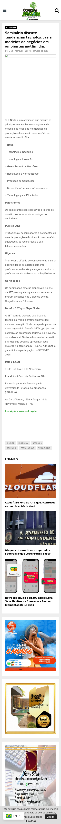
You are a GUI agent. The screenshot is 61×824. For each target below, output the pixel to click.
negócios (37, 443)
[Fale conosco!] (30, 733)
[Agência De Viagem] (30, 670)
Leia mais (31, 821)
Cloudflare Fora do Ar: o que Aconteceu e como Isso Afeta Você (30, 504)
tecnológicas (27, 448)
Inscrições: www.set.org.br (21, 411)
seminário (11, 448)
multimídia (23, 443)
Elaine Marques (16, 51)
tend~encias (44, 448)
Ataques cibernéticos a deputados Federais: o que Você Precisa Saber (27, 551)
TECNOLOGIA (11, 27)
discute (10, 443)
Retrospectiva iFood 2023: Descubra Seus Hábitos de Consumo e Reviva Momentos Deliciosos (29, 601)
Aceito (50, 816)
